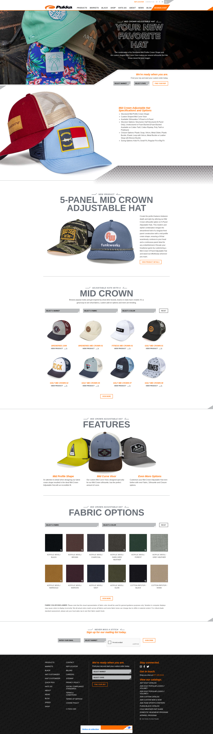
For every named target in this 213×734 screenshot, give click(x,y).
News (141, 8)
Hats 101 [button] (122, 8)
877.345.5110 (158, 675)
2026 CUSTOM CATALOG (149, 697)
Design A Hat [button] (160, 8)
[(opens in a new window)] (156, 2)
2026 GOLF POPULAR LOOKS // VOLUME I (152, 687)
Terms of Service (74, 699)
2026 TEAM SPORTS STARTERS (152, 703)
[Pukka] (59, 7)
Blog (149, 8)
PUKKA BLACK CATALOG (149, 706)
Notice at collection (90, 729)
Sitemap (69, 678)
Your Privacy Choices (114, 727)
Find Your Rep (160, 83)
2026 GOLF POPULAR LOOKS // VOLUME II (152, 692)
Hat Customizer (155, 13)
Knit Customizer (155, 17)
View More (106, 396)
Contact (70, 662)
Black (47, 670)
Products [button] (82, 8)
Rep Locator (139, 2)
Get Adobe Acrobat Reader (150, 719)
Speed (48, 702)
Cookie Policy (72, 703)
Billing (69, 670)
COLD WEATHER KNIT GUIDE (151, 709)
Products (49, 662)
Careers (70, 674)
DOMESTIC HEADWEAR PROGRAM (154, 712)
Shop (113, 8)
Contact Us (150, 2)
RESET (163, 311)
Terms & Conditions (71, 694)
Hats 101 (48, 686)
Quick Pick (153, 21)
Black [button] (104, 8)
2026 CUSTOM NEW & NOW (151, 700)
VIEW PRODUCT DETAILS (151, 262)
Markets (49, 666)
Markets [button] (94, 8)
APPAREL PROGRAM (148, 715)
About (132, 8)
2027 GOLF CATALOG (148, 683)
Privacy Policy (73, 682)
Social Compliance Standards (75, 688)
